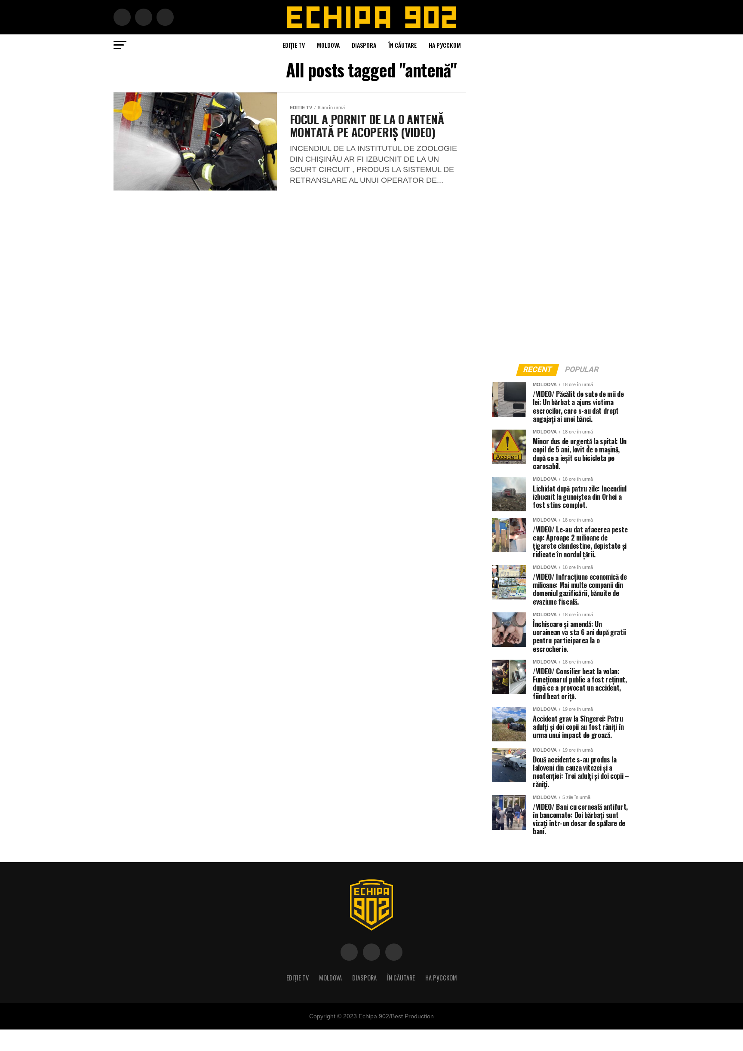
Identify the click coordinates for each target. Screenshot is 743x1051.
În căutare (402, 44)
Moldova (328, 44)
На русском (445, 44)
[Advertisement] (556, 221)
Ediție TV (293, 44)
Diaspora (364, 44)
